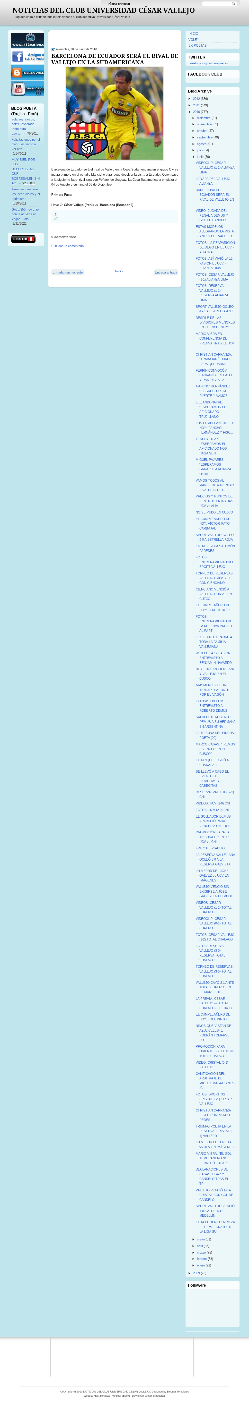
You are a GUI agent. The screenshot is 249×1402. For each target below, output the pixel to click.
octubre (202, 131)
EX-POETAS (197, 45)
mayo (201, 1239)
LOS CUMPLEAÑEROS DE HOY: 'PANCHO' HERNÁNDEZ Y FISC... (215, 427)
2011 (196, 105)
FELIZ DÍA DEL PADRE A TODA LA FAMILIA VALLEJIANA (214, 642)
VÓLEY (193, 40)
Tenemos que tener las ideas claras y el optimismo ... (26, 194)
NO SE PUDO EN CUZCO (214, 512)
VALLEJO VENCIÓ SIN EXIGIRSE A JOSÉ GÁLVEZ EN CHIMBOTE (215, 891)
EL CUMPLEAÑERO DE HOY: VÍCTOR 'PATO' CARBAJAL (213, 523)
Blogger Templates (178, 1391)
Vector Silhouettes (155, 1395)
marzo (201, 1252)
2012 (196, 99)
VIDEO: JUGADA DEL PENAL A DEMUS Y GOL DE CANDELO (212, 215)
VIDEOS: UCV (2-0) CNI (213, 803)
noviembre (204, 124)
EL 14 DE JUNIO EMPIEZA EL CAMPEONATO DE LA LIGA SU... (215, 1226)
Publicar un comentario (67, 246)
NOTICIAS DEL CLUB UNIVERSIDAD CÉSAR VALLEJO (103, 10)
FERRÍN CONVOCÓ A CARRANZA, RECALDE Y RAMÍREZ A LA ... (214, 375)
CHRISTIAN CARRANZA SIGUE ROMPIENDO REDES (213, 1115)
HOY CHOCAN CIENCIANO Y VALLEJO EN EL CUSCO (215, 673)
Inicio (119, 271)
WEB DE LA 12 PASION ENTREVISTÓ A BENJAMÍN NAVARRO (214, 658)
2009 (196, 1273)
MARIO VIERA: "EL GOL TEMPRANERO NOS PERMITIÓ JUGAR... (213, 1158)
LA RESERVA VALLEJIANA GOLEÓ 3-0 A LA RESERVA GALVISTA (215, 859)
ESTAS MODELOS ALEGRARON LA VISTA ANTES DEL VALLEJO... (215, 231)
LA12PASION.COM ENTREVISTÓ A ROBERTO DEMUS (211, 705)
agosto (201, 144)
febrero (202, 1259)
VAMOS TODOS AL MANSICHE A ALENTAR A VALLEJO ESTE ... (215, 485)
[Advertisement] (108, 258)
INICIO (193, 33)
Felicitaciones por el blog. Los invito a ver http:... (26, 144)
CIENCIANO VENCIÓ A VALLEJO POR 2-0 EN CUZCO (214, 594)
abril (200, 1246)
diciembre (204, 118)
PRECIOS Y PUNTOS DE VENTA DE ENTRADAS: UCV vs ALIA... (215, 501)
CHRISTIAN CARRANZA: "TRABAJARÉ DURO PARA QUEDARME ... (214, 359)
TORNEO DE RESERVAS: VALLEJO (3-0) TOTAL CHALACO (215, 971)
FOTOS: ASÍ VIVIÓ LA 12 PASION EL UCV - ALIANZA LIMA (214, 263)
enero (201, 1265)
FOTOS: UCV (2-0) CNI (212, 810)
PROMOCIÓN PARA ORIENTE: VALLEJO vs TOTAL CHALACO (215, 1051)
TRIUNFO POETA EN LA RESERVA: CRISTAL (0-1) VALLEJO (215, 1131)
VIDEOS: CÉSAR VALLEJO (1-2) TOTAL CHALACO (213, 907)
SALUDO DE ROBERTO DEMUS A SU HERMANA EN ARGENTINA (215, 721)
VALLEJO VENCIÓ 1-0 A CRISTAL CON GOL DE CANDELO (214, 1195)
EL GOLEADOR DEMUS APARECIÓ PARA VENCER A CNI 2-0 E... (214, 821)
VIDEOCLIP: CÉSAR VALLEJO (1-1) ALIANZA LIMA (215, 167)
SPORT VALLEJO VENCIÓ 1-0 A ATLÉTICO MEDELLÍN (215, 1210)
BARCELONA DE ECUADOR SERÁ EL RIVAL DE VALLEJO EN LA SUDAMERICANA (114, 59)
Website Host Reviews (97, 1395)
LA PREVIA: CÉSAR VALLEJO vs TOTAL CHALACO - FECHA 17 (214, 1003)
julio (200, 150)
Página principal (119, 4)
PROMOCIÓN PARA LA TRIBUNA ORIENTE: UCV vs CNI (212, 837)
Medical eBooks (121, 1395)
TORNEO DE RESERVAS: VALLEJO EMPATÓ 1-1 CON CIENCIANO (215, 578)
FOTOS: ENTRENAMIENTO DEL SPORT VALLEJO (215, 562)
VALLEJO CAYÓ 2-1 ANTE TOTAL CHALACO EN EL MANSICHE (215, 987)
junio (200, 157)
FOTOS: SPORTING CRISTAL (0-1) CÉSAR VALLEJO (214, 1099)
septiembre (205, 137)
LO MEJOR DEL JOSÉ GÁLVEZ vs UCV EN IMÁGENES (212, 875)
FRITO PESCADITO (210, 848)
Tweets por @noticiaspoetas (208, 63)
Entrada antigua (166, 272)
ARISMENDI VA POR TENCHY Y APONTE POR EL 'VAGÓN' (212, 689)
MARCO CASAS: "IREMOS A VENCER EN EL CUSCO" (215, 749)
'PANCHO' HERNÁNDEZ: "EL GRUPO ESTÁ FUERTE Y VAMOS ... (213, 391)
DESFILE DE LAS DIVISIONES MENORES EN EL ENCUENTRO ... (215, 322)
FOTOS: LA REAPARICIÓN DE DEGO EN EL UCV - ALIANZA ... (215, 247)
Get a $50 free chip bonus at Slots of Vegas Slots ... (25, 214)
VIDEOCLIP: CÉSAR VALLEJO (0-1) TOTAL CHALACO (213, 923)
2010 (196, 112)
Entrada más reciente (68, 272)
